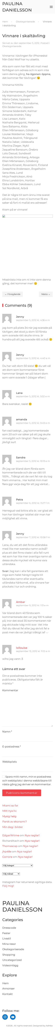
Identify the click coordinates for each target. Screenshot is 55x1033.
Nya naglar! (32, 835)
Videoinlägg (10, 965)
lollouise (21, 647)
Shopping (8, 954)
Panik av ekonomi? (14, 821)
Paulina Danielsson (17, 7)
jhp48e (6, 851)
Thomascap (10, 846)
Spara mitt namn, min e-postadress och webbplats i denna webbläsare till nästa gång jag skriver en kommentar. (27, 780)
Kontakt (7, 993)
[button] (51, 7)
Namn (7, 731)
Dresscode (9, 927)
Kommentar (10, 690)
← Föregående (12, 294)
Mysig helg (9, 816)
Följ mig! (8, 885)
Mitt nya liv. (9, 810)
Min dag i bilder (12, 827)
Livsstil (6, 938)
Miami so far (10, 805)
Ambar (20, 601)
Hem (5, 983)
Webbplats (9, 761)
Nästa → (45, 294)
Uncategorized (12, 959)
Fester (6, 933)
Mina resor (9, 943)
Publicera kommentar (21, 792)
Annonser (8, 988)
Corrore (7, 856)
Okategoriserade (11, 46)
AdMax (49, 1025)
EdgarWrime (10, 835)
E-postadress (11, 746)
